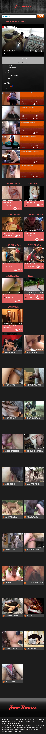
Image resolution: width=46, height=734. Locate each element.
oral (12, 236)
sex (31, 236)
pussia (33, 297)
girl (9, 205)
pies (12, 297)
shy (7, 205)
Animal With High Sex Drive (30, 151)
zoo (7, 266)
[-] (13, 86)
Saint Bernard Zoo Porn (28, 136)
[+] (10, 86)
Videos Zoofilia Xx (27, 166)
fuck (9, 79)
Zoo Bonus (28, 9)
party (29, 266)
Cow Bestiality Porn (27, 93)
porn (10, 266)
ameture (30, 205)
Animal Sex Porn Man (28, 122)
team (29, 297)
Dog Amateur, (15, 75)
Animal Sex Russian (27, 107)
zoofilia (8, 236)
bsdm (33, 266)
